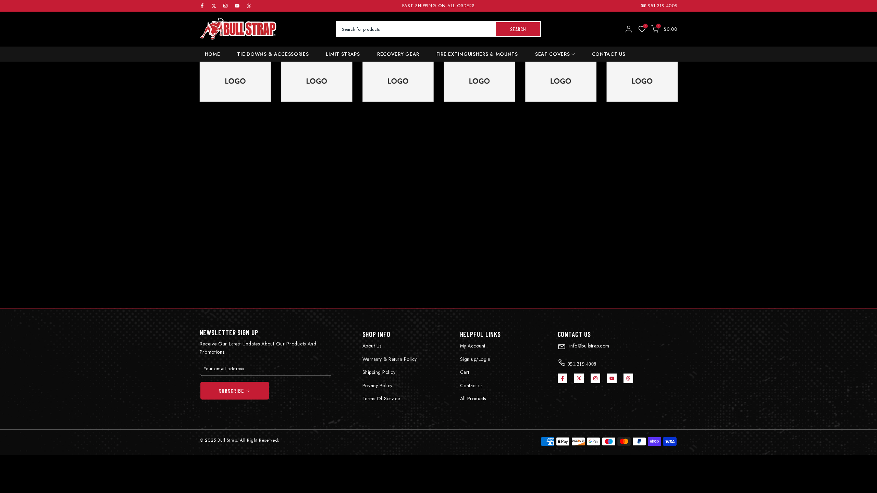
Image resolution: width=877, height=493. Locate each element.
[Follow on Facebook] (202, 6)
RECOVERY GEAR (398, 54)
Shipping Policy (379, 372)
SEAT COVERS (552, 54)
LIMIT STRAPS (343, 54)
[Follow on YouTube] (237, 6)
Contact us (471, 385)
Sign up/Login (475, 359)
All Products (473, 398)
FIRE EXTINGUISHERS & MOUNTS (477, 54)
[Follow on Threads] (248, 6)
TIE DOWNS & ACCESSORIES (273, 54)
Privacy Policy (377, 385)
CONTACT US (609, 54)
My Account (472, 345)
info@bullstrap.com (588, 345)
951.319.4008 (663, 5)
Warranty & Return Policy (389, 359)
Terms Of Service (381, 398)
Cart (464, 372)
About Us (372, 345)
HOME (212, 54)
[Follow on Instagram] (225, 6)
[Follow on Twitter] (213, 6)
